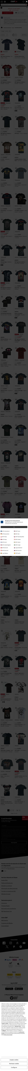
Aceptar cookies (14, 1060)
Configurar (14, 1067)
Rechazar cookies (14, 1063)
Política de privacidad (8, 1034)
